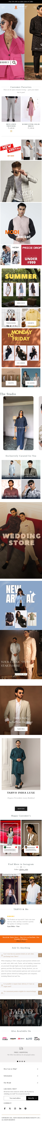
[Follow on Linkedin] (20, 1108)
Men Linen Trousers (11, 125)
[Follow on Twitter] (10, 1108)
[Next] (39, 922)
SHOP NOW (21, 809)
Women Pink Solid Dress (31, 125)
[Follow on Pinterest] (25, 1108)
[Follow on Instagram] (15, 1108)
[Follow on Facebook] (5, 1108)
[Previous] (2, 922)
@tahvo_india (23, 869)
